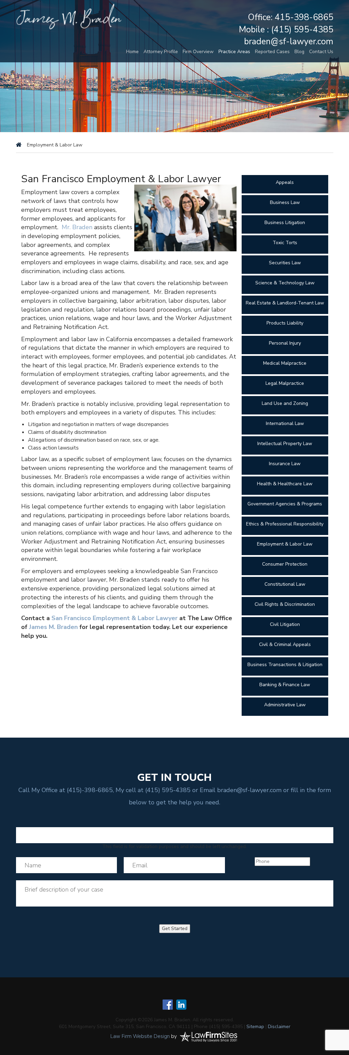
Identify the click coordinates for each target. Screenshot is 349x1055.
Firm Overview (198, 51)
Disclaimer (279, 1026)
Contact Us (321, 51)
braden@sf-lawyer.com (288, 41)
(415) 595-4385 (168, 790)
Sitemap (255, 1026)
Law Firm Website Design (140, 1036)
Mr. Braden (77, 227)
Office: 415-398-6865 (290, 17)
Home (132, 51)
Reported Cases (272, 51)
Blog (299, 51)
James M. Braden (53, 627)
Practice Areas (234, 51)
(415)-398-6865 (90, 790)
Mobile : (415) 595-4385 (286, 29)
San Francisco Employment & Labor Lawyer (114, 618)
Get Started (174, 928)
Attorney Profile (160, 51)
